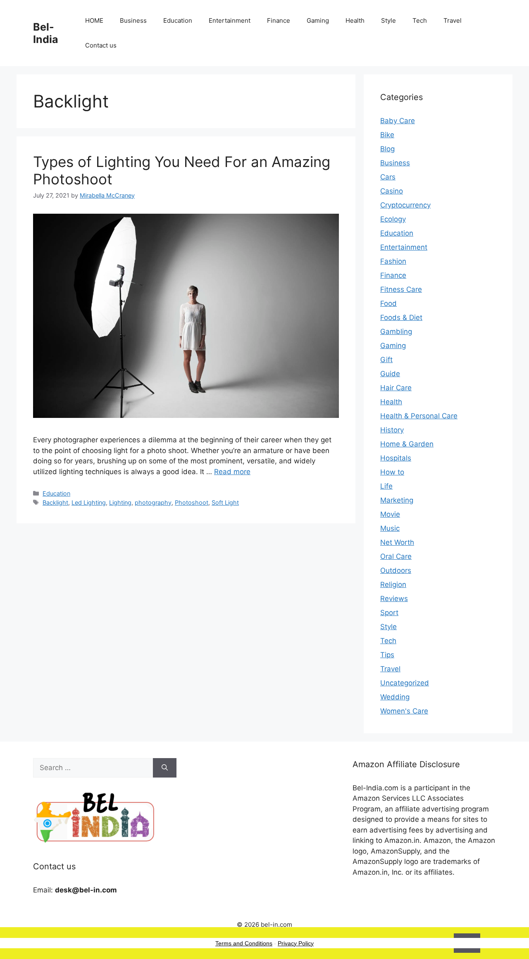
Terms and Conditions (243, 943)
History (392, 430)
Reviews (394, 598)
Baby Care (397, 121)
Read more (232, 472)
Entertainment (229, 20)
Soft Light (225, 502)
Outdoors (395, 570)
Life (386, 486)
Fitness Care (401, 289)
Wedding (395, 697)
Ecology (393, 219)
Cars (388, 177)
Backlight (55, 502)
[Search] (164, 768)
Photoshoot (191, 502)
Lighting (120, 502)
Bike (387, 135)
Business (133, 20)
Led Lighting (88, 502)
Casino (391, 191)
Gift (386, 359)
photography (153, 502)
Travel (452, 20)
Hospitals (395, 458)
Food (388, 303)
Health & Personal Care (419, 416)
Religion (393, 584)
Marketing (396, 500)
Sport (389, 612)
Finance (278, 20)
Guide (390, 374)
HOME (94, 20)
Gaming (318, 20)
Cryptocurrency (405, 205)
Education (177, 20)
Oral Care (396, 556)
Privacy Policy (296, 943)
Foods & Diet (401, 317)
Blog (387, 149)
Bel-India (45, 33)
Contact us (101, 45)
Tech (419, 20)
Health (355, 20)
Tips (387, 655)
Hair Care (396, 388)
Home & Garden (407, 444)
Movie (390, 514)
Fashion (393, 261)
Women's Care (404, 711)
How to (392, 472)
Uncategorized (404, 683)
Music (390, 528)
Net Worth (397, 542)
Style (388, 20)
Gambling (396, 331)
